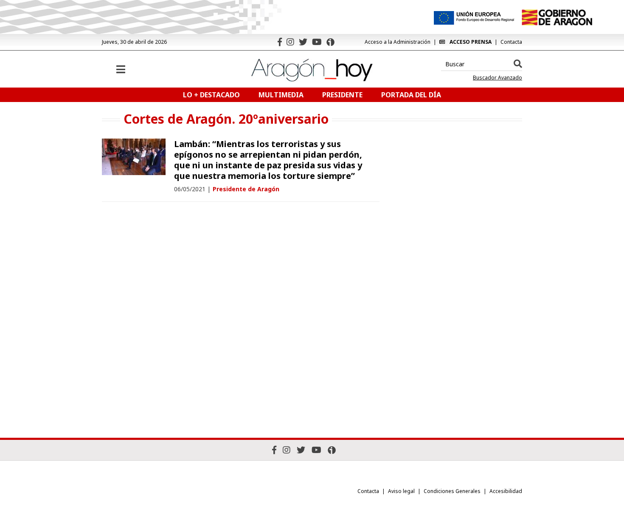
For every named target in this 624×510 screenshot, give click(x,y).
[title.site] (556, 17)
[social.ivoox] (330, 42)
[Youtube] (317, 42)
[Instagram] (290, 42)
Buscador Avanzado (497, 78)
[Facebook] (280, 42)
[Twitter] (303, 42)
